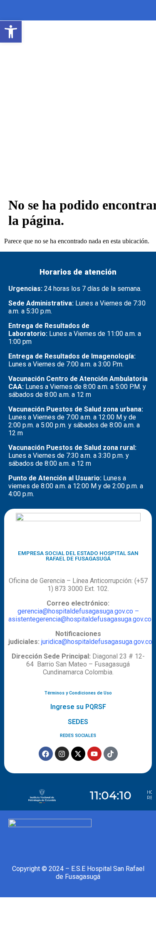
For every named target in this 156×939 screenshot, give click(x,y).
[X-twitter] (78, 754)
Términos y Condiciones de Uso (78, 693)
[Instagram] (62, 754)
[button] (11, 32)
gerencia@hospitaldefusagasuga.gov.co (75, 611)
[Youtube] (94, 754)
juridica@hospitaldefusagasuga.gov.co (96, 642)
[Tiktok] (111, 754)
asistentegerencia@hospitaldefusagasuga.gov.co (79, 619)
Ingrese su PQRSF (78, 707)
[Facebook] (46, 754)
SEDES (78, 722)
